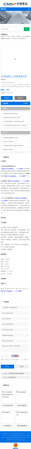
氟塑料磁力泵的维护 (8, 149)
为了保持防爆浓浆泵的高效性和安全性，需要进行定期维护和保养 (16, 125)
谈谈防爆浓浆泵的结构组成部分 (10, 113)
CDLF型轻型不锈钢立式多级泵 (15, 373)
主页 (8, 36)
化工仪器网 (26, 435)
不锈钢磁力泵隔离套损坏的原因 (10, 137)
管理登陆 (17, 435)
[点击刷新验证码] (15, 355)
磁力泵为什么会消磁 (8, 141)
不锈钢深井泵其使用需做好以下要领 (11, 117)
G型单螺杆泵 (7, 425)
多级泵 (18, 36)
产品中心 (13, 36)
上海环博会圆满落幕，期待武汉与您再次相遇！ (14, 121)
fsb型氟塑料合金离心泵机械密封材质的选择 (13, 145)
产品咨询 (6, 98)
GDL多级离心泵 (11, 377)
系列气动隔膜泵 (22, 405)
